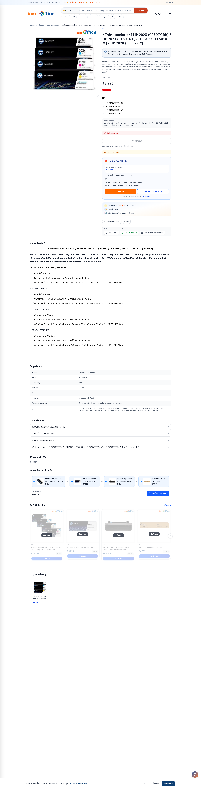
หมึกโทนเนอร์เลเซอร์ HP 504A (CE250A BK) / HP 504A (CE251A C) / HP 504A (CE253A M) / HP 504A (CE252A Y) (54, 480)
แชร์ (127, 221)
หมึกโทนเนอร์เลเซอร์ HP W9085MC (158, 480)
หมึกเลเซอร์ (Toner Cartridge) (48, 25)
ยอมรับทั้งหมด (168, 783)
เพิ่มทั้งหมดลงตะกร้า (159, 493)
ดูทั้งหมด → (167, 505)
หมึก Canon (82, 17)
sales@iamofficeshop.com (52, 2)
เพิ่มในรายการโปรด (113, 221)
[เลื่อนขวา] (170, 535)
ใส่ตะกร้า (120, 191)
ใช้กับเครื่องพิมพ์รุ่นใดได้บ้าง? (100, 433)
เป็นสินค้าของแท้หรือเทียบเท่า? (100, 440)
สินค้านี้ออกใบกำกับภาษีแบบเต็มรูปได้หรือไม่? (100, 427)
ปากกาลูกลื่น (103, 17)
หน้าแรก (32, 25)
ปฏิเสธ (146, 783)
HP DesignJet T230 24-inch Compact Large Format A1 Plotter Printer (124, 480)
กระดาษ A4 (93, 17)
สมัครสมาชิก (146, 196)
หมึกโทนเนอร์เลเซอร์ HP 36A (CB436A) (89, 480)
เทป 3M (120, 17)
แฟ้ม (112, 17)
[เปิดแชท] (195, 774)
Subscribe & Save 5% (153, 191)
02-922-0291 (34, 2)
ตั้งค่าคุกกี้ (156, 783)
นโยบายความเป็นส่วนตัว (78, 783)
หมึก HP (73, 17)
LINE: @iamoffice (167, 2)
